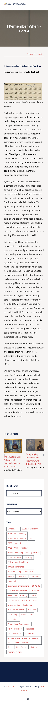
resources (29, 629)
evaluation (12, 595)
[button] (4, 455)
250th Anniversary (30, 529)
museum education (16, 609)
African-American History (18, 562)
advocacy (28, 557)
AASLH (18, 543)
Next (40, 54)
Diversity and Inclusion (17, 590)
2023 (10, 543)
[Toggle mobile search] (39, 6)
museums (32, 609)
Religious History (15, 629)
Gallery (17, 446)
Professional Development (19, 624)
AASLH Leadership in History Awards (23, 552)
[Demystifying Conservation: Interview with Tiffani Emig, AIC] (35, 445)
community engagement (18, 586)
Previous (31, 54)
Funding (23, 595)
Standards (29, 633)
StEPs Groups (21, 647)
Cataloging (22, 576)
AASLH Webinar (14, 557)
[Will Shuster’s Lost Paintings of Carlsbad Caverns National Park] (13, 446)
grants (33, 595)
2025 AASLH (10, 686)
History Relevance (30, 600)
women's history (15, 652)
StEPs (10, 647)
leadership (27, 605)
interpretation (14, 605)
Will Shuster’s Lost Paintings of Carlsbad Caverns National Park (9, 446)
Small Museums (15, 633)
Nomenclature (27, 614)
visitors (33, 647)
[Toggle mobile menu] (43, 6)
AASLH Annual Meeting (18, 548)
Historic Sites (13, 600)
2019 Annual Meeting (17, 538)
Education (35, 590)
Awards (11, 576)
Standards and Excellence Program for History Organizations (23, 640)
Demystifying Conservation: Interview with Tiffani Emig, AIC (31, 445)
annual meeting (14, 571)
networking (12, 614)
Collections (34, 576)
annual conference (16, 567)
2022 (31, 538)
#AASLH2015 (13, 529)
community (12, 581)
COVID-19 (36, 586)
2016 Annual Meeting (17, 533)
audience (29, 571)
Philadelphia (13, 619)
